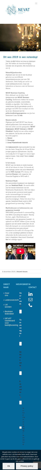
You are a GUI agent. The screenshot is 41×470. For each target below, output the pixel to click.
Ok (8, 466)
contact (31, 156)
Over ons (7, 294)
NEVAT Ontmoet (20, 129)
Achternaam (20, 359)
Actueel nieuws (22, 271)
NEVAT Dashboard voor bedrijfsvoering (8, 321)
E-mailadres (20, 388)
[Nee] (38, 460)
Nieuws (9, 138)
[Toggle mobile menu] (36, 3)
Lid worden (8, 305)
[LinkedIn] (30, 294)
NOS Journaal (15, 172)
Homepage (10, 140)
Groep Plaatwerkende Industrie (17, 142)
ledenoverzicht (13, 147)
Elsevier (15, 174)
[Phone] (30, 305)
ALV (14, 61)
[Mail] (30, 299)
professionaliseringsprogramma (16, 113)
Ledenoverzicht (8, 300)
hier (21, 115)
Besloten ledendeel (8, 312)
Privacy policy (27, 466)
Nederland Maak (17, 185)
